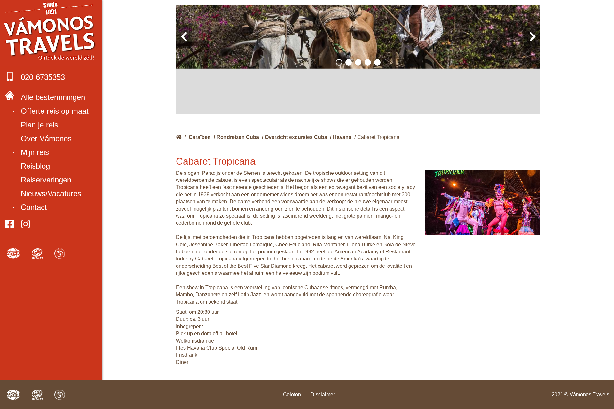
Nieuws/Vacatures (51, 193)
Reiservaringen (46, 179)
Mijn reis (35, 152)
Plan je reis (39, 124)
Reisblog (35, 166)
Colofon (292, 394)
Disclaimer (323, 394)
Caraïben (200, 137)
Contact (34, 207)
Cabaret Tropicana (378, 137)
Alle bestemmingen (53, 97)
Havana (342, 137)
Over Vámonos (46, 138)
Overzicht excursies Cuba (296, 137)
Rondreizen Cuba (237, 137)
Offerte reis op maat (55, 111)
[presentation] (184, 36)
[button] (339, 62)
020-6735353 (43, 77)
